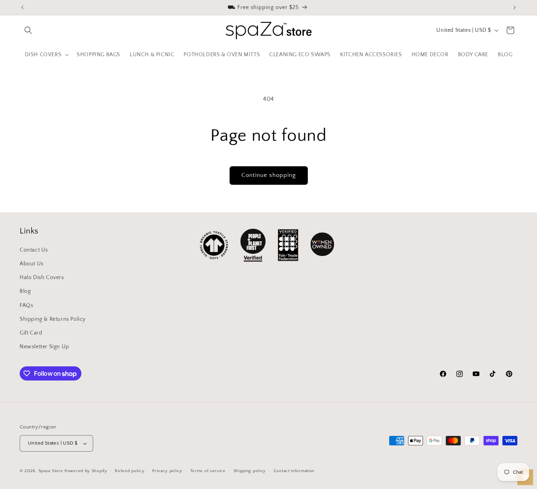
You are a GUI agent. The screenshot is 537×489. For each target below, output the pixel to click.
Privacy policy (167, 471)
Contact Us (34, 250)
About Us (32, 264)
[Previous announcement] (22, 7)
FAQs (26, 305)
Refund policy (129, 471)
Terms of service (208, 471)
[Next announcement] (514, 7)
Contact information (294, 471)
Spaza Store (51, 471)
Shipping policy (250, 471)
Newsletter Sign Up (44, 347)
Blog (25, 291)
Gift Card (31, 333)
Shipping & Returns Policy (53, 319)
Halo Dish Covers (42, 277)
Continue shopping (268, 175)
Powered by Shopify (85, 471)
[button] (28, 30)
